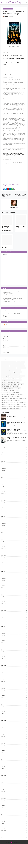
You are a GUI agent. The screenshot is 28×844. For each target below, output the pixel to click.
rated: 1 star (5, 185)
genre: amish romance (21, 366)
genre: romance (5, 390)
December (14, 466)
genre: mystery (14, 384)
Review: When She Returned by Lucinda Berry (16, 423)
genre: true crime (11, 396)
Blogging (11, 842)
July (14, 449)
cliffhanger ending (5, 363)
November (14, 468)
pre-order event (16, 398)
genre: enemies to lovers (13, 376)
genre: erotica (22, 376)
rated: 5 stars (6, 352)
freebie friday (12, 366)
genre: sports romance (14, 392)
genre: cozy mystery (17, 372)
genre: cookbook (18, 370)
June (14, 452)
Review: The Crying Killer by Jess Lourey (20, 227)
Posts (6, 324)
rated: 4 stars (6, 347)
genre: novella (20, 384)
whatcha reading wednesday (15, 408)
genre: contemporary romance (7, 370)
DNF (4, 333)
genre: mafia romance (6, 384)
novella (10, 398)
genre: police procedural (6, 388)
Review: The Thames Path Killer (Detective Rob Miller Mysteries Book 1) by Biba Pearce (17, 431)
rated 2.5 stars (23, 398)
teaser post (23, 406)
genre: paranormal (5, 386)
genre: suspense (16, 184)
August (14, 447)
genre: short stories (5, 392)
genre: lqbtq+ (16, 382)
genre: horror (4, 382)
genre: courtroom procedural (7, 372)
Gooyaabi (21, 842)
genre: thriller (4, 396)
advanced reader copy (8, 184)
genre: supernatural (5, 394)
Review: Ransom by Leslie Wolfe (6, 246)
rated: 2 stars (6, 338)
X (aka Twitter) (5, 316)
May (14, 454)
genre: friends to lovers (17, 378)
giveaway (17, 396)
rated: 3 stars (6, 343)
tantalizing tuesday (16, 406)
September (14, 472)
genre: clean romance (21, 368)
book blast (22, 361)
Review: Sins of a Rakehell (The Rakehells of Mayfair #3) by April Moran (7, 228)
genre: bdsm (4, 368)
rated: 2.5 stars (6, 340)
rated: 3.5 (16, 402)
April (14, 456)
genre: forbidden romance (7, 378)
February (14, 461)
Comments (7, 326)
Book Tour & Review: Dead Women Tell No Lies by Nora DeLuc (16, 415)
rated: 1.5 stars (10, 400)
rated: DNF (23, 404)
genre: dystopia (5, 376)
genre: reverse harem (16, 388)
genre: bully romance (12, 368)
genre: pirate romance (14, 386)
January (14, 463)
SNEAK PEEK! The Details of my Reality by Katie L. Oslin (16, 438)
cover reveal (21, 363)
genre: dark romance (6, 374)
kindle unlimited (5, 398)
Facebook (5, 315)
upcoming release (5, 408)
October (14, 470)
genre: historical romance (16, 380)
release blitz (4, 406)
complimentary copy (13, 363)
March (14, 459)
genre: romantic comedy (13, 390)
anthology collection (15, 361)
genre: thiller (20, 394)
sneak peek (10, 406)
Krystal (6, 16)
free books (7, 366)
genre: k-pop (10, 382)
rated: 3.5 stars (6, 345)
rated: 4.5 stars (6, 350)
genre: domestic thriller (15, 374)
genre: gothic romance (6, 380)
